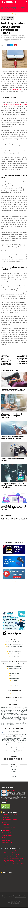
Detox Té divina (6, 840)
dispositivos (9, 17)
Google (7, 716)
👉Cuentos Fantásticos (14, 675)
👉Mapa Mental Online (14, 678)
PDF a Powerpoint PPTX (9, 852)
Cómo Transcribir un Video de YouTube (13, 867)
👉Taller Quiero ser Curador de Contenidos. (14, 641)
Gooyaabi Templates (21, 897)
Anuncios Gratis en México (8, 827)
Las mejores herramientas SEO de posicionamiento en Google (12, 861)
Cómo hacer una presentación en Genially (13, 858)
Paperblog (14, 774)
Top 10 (25, 713)
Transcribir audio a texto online (11, 856)
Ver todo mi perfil (5, 800)
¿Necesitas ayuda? (7, 842)
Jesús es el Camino (7, 835)
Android (23, 717)
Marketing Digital (7, 707)
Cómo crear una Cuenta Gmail (11, 851)
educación (6, 712)
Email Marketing (23, 716)
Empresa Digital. (22, 707)
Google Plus (12, 724)
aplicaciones (6, 710)
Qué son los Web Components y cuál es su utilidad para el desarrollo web (6, 360)
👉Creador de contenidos (14, 671)
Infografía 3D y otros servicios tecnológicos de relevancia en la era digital (22, 359)
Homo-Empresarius (7, 830)
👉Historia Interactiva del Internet (14, 651)
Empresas (15, 710)
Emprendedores (14, 716)
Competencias (6, 719)
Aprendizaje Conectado (22, 718)
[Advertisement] (14, 596)
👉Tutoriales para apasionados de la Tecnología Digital (14, 663)
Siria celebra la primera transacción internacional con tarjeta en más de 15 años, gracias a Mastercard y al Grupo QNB (14, 734)
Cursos (2, 718)
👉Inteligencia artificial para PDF (14, 668)
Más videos (16, 751)
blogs (25, 709)
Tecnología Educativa (14, 717)
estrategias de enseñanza (19, 720)
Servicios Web (8, 709)
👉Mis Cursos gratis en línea (14, 653)
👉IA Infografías (14, 685)
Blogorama (14, 776)
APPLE (3, 17)
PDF (10, 720)
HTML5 (23, 719)
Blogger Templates (19, 895)
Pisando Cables (6, 817)
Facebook (5, 717)
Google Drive (16, 719)
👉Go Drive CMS (14, 683)
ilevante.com (17, 89)
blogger (25, 712)
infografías (24, 710)
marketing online (16, 712)
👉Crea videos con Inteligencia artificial (14, 666)
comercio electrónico (8, 713)
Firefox (21, 722)
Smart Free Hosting (7, 832)
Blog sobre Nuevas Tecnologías (10, 819)
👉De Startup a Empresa (14, 673)
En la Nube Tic (14, 771)
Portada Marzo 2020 (7, 19)
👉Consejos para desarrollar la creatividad (14, 644)
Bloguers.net (14, 766)
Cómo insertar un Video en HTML (11, 854)
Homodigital (8, 2)
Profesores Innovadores (5, 722)
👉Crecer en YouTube (14, 656)
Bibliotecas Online (19, 723)
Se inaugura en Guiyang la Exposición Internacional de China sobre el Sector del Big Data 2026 (14, 748)
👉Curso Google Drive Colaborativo (14, 646)
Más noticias (11, 751)
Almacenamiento (15, 722)
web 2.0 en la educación (9, 714)
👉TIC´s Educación (14, 680)
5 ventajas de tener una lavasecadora (14, 744)
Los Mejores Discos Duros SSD (10, 814)
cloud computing (10, 718)
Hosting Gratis (4, 720)
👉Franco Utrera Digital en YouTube (14, 649)
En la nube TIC (5, 822)
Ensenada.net (5, 824)
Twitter (19, 713)
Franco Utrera (12, 790)
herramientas (18, 709)
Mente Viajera (5, 837)
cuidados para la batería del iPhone (15, 104)
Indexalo (14, 769)
